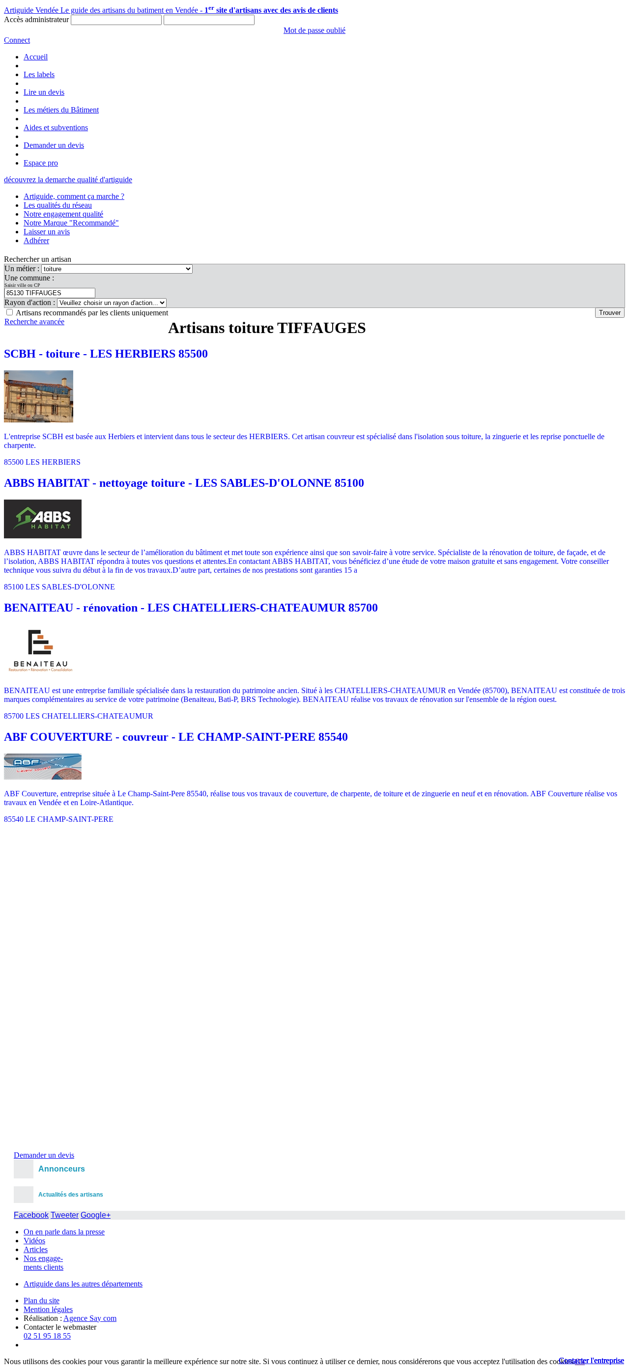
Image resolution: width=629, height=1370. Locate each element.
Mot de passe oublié (314, 30)
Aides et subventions (56, 127)
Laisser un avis (47, 231)
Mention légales (48, 1309)
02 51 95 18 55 (47, 1336)
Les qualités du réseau (58, 205)
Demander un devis (54, 145)
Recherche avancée (34, 321)
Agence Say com (89, 1318)
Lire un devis (44, 92)
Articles (36, 1249)
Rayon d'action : (30, 302)
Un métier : (22, 268)
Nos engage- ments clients (43, 1262)
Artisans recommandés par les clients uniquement (92, 312)
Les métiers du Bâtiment (61, 110)
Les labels (39, 74)
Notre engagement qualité (63, 214)
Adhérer (36, 240)
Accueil (36, 57)
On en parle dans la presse (64, 1232)
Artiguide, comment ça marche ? (74, 196)
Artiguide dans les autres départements (83, 1284)
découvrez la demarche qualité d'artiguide (68, 179)
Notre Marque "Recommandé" (71, 223)
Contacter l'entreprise (591, 1360)
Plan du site (41, 1300)
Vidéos (34, 1240)
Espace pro (41, 163)
